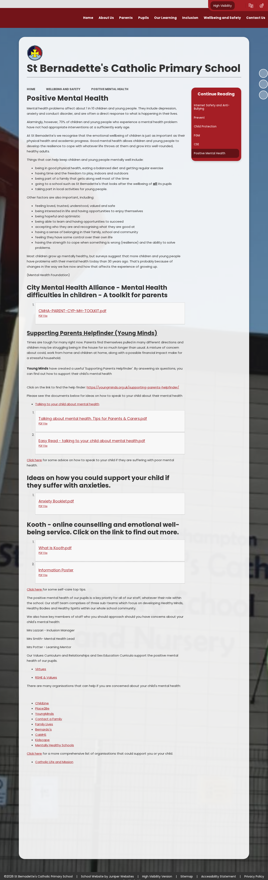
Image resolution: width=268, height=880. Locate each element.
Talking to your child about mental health (67, 404)
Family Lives (44, 724)
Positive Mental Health (109, 89)
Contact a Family (48, 719)
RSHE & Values (46, 677)
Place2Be (42, 708)
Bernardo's (43, 729)
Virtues (40, 669)
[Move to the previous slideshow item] (263, 84)
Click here (34, 460)
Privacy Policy (254, 876)
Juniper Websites (121, 876)
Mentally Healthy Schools (54, 745)
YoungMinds (44, 713)
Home (31, 89)
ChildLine (42, 703)
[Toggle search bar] (240, 5)
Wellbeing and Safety (63, 89)
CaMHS (40, 734)
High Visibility (222, 5)
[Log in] (261, 5)
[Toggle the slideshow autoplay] (263, 73)
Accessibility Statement (218, 876)
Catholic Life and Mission (54, 762)
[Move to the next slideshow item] (263, 95)
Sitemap (186, 876)
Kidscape (42, 740)
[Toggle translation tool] (251, 5)
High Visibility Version (157, 876)
